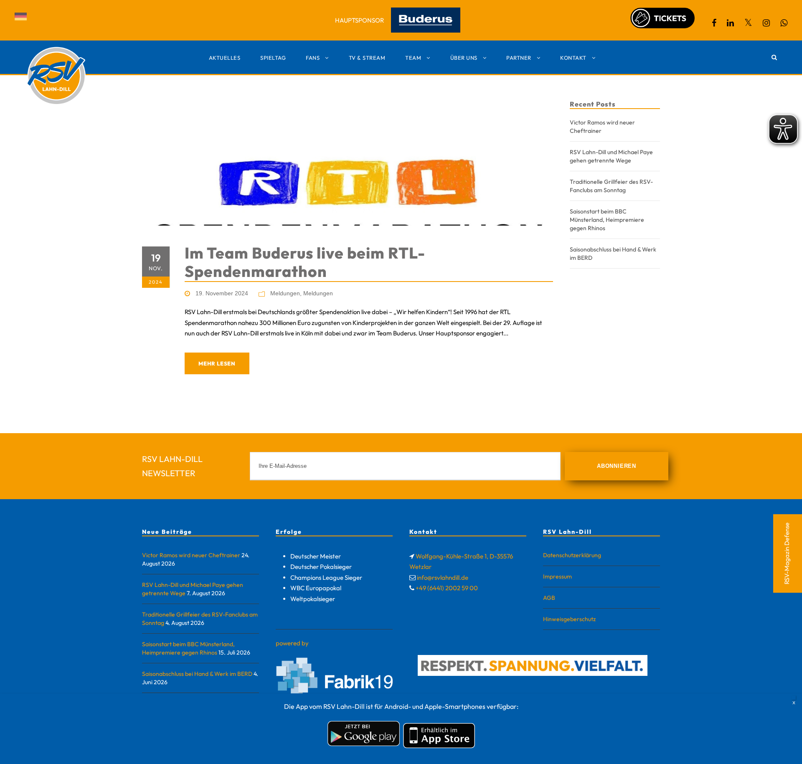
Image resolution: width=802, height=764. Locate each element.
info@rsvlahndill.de (442, 577)
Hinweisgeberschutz (569, 619)
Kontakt (573, 57)
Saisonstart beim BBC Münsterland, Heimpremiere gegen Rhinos (607, 220)
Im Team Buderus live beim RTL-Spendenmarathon (305, 262)
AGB (549, 598)
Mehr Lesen (217, 363)
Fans (313, 57)
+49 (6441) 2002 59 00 (447, 588)
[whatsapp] (783, 23)
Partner (518, 57)
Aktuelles (225, 57)
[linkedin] (730, 23)
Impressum (557, 576)
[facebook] (714, 23)
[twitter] (748, 23)
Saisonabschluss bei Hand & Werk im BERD (197, 674)
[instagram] (766, 23)
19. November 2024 (221, 293)
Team (413, 57)
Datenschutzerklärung (572, 555)
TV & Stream (367, 57)
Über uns (463, 57)
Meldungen (285, 293)
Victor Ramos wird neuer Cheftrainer (191, 555)
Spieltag (273, 57)
